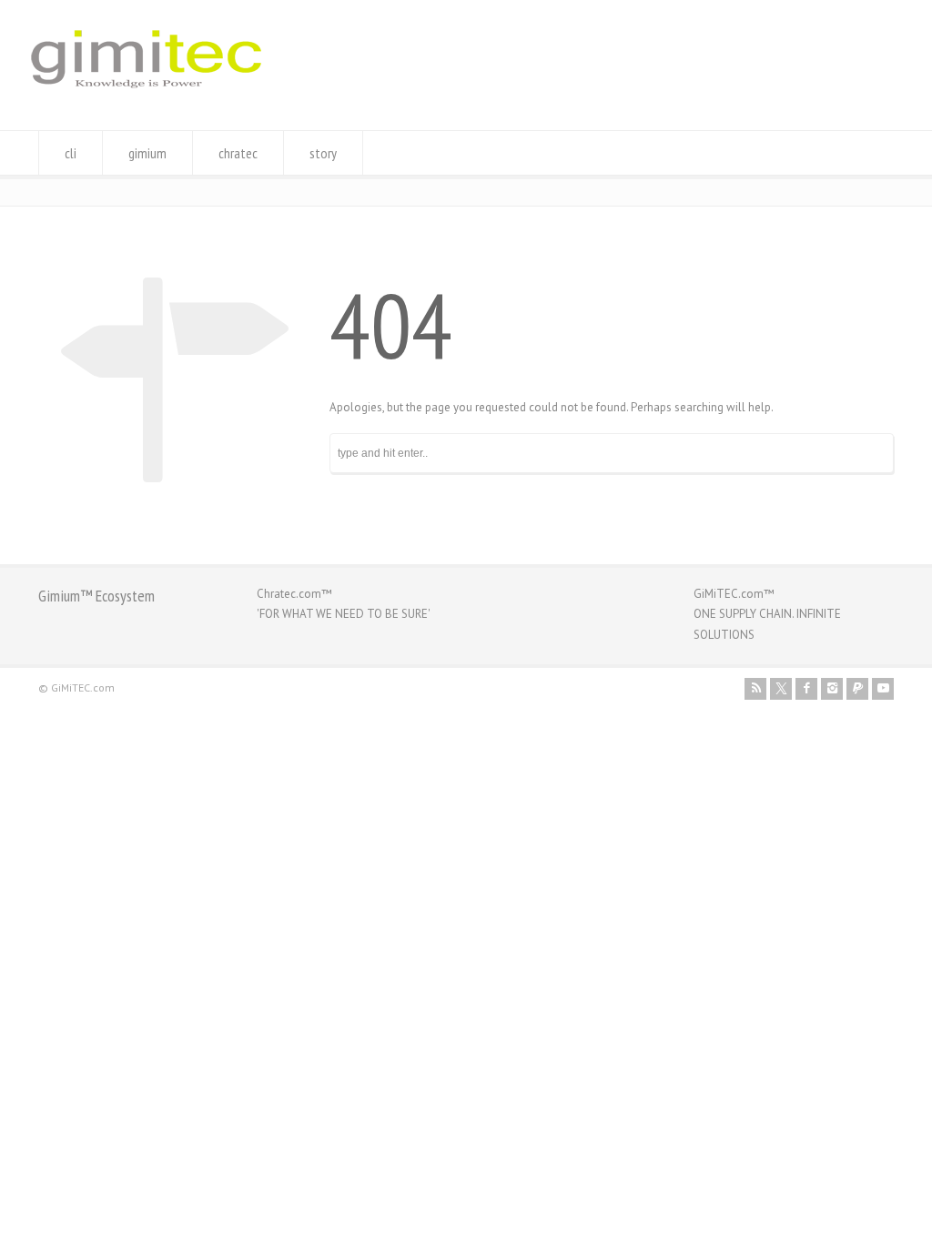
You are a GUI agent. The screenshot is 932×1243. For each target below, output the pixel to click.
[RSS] (755, 689)
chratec (238, 153)
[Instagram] (832, 689)
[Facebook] (806, 689)
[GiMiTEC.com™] (146, 96)
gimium (147, 153)
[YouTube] (883, 689)
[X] (781, 689)
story (323, 153)
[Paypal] (857, 689)
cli (70, 153)
